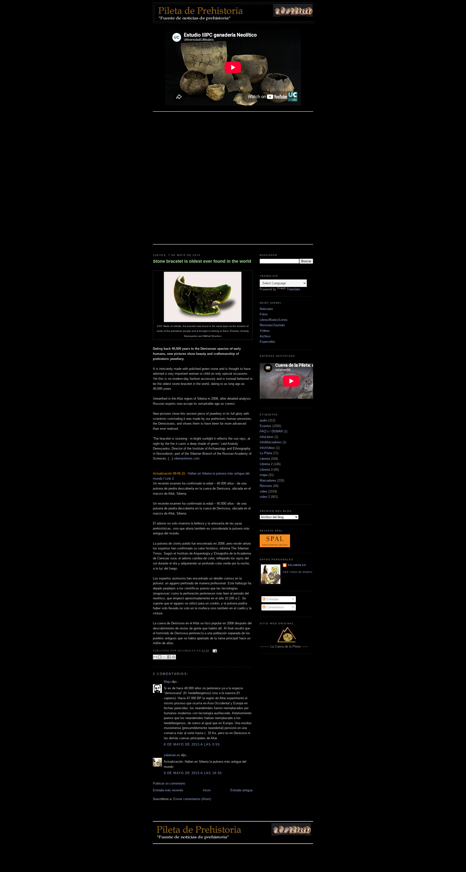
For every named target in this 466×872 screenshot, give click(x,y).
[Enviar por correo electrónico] (155, 657)
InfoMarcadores (271, 442)
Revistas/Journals (272, 325)
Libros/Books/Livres (274, 320)
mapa (263, 475)
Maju (167, 681)
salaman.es (172, 755)
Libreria (265, 458)
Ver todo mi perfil (298, 572)
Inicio (206, 790)
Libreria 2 (266, 464)
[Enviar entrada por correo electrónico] (214, 650)
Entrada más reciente (168, 790)
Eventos (265, 426)
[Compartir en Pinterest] (173, 657)
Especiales (267, 341)
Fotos (264, 314)
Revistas (266, 486)
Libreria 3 (266, 469)
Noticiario (266, 309)
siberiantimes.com (187, 458)
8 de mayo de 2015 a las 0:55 (192, 744)
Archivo (265, 336)
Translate (293, 289)
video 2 (265, 497)
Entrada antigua (241, 790)
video (263, 491)
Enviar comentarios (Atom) (192, 799)
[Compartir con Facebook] (168, 657)
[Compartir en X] (164, 657)
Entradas (272, 599)
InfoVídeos (267, 448)
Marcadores (268, 480)
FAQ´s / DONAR (271, 431)
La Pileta (266, 453)
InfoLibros (267, 437)
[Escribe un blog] (159, 657)
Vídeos (265, 331)
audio (263, 420)
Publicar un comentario (169, 783)
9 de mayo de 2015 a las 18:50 (193, 773)
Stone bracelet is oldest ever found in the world (202, 261)
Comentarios (274, 607)
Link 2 (169, 478)
